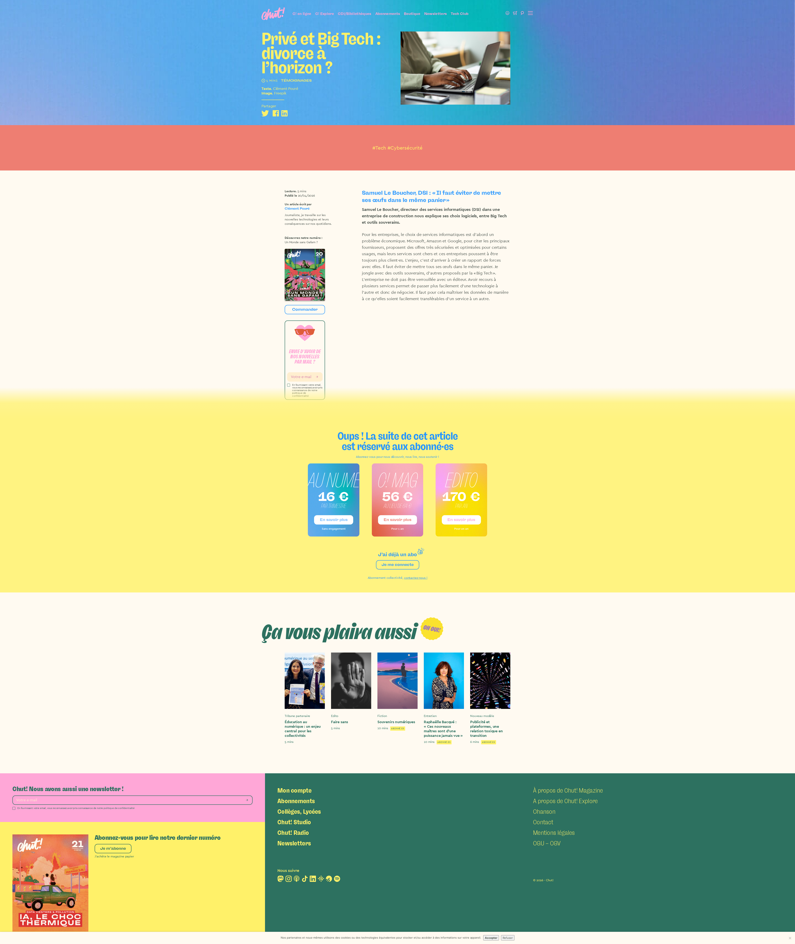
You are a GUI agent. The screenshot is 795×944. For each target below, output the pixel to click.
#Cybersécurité (405, 148)
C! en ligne (302, 14)
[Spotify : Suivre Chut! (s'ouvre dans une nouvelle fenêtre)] (337, 880)
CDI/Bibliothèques (354, 14)
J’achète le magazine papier (114, 856)
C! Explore (324, 14)
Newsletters (435, 14)
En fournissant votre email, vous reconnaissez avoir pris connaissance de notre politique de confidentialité (76, 808)
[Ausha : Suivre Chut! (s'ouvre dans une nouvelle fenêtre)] (329, 880)
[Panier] (515, 14)
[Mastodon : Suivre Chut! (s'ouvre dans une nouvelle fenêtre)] (280, 880)
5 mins (302, 191)
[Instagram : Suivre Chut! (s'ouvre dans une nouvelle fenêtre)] (288, 880)
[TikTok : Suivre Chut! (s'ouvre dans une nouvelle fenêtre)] (305, 880)
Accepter (491, 937)
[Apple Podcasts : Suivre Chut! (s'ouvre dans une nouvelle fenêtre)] (297, 880)
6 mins (474, 741)
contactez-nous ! (416, 577)
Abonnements (387, 14)
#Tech (379, 148)
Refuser (508, 937)
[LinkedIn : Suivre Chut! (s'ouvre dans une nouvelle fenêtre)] (313, 880)
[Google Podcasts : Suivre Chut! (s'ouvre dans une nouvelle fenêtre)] (321, 880)
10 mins (382, 728)
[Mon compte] (507, 14)
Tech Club (460, 14)
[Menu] (530, 14)
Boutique (412, 14)
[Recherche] (522, 14)
